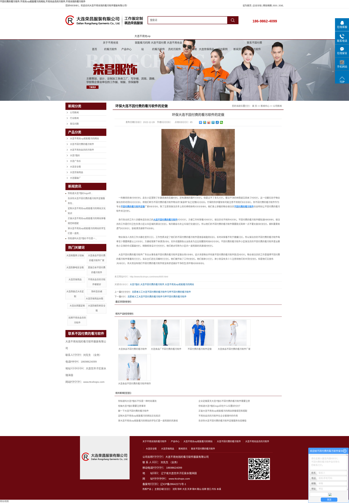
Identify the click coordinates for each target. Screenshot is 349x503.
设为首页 (247, 5)
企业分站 (257, 5)
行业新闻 (74, 118)
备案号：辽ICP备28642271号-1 (164, 484)
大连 (184, 489)
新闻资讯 (238, 49)
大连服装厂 (75, 178)
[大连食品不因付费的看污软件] (132, 332)
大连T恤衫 (75, 155)
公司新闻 (74, 112)
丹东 (214, 489)
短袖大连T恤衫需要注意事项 (132, 406)
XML (281, 5)
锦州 (194, 489)
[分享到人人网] (217, 122)
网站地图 (267, 5)
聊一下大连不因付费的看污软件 (133, 411)
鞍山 (199, 489)
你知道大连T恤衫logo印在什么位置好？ (219, 406)
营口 (209, 489)
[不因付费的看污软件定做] (199, 332)
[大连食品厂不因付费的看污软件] (166, 332)
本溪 (219, 489)
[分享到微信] (221, 122)
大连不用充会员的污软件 (174, 43)
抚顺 (204, 489)
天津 (189, 489)
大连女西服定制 (77, 306)
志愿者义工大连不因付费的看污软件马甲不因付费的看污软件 (161, 292)
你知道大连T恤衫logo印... (80, 193)
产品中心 (126, 49)
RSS (275, 5)
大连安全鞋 (190, 49)
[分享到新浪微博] (208, 122)
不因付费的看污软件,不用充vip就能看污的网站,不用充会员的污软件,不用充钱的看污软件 (42, 1)
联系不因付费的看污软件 (254, 43)
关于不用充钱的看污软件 (110, 43)
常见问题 (74, 124)
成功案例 (222, 49)
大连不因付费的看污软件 (158, 43)
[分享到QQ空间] (204, 122)
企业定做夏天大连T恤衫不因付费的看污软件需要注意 (224, 401)
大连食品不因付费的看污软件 (133, 349)
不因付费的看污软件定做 (200, 349)
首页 (94, 49)
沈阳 (175, 489)
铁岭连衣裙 (96, 291)
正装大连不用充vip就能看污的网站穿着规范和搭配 (222, 411)
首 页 (254, 106)
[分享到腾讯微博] (213, 122)
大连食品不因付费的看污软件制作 (134, 383)
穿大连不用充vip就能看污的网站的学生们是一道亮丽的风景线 (148, 421)
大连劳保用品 (206, 49)
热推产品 (147, 489)
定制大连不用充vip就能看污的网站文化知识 (139, 416)
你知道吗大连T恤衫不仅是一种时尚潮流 (137, 401)
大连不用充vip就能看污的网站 (143, 37)
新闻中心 (265, 106)
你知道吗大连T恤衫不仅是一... (82, 238)
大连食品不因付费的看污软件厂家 (234, 349)
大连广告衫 (75, 161)
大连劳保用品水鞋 (94, 298)
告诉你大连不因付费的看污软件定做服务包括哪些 (222, 421)
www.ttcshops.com (179, 478)
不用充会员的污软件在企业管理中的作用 (218, 416)
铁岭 (179, 489)
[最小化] (344, 451)
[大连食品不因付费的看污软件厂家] (234, 332)
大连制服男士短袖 (75, 255)
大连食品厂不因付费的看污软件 (166, 349)
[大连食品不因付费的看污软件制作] (134, 367)
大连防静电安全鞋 (75, 267)
